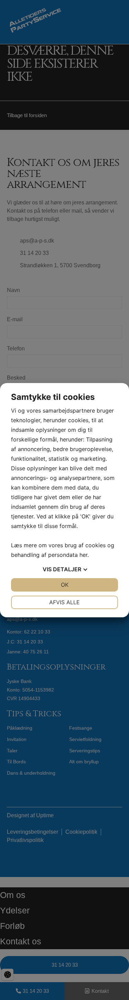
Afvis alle (64, 602)
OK (64, 584)
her (83, 554)
